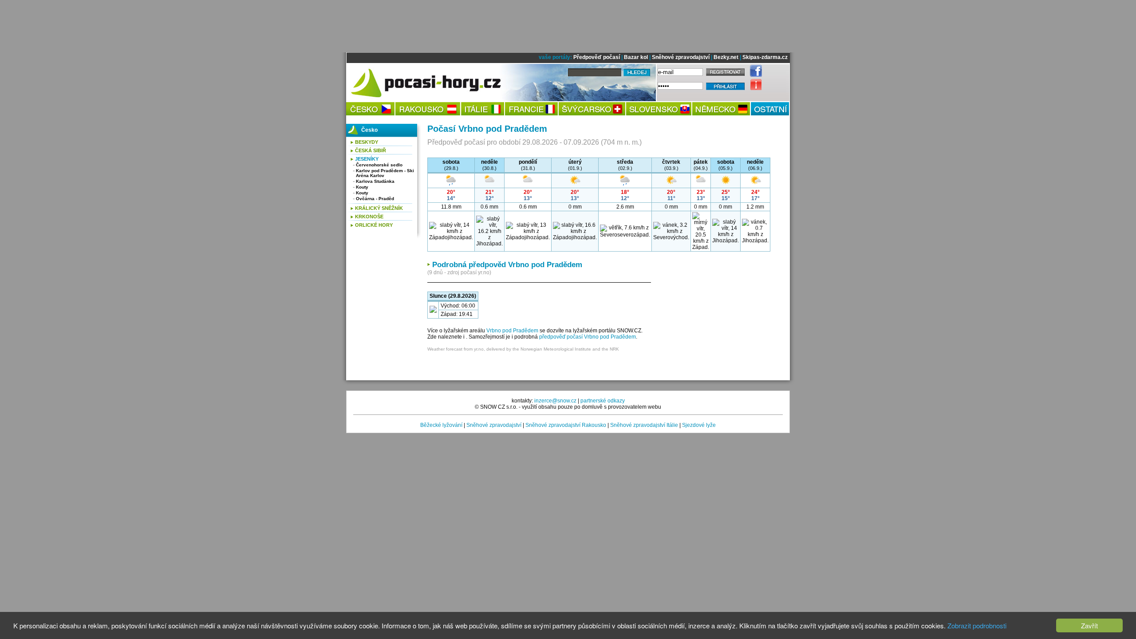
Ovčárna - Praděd (375, 198)
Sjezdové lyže (699, 425)
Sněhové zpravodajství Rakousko (565, 425)
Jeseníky (367, 159)
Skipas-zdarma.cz (765, 57)
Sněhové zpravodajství (681, 57)
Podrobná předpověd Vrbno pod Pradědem (507, 264)
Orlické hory (374, 225)
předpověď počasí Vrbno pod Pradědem (587, 337)
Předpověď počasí (596, 57)
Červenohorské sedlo (379, 164)
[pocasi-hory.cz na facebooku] (754, 75)
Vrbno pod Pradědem (512, 330)
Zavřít (1089, 625)
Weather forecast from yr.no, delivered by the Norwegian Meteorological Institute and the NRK (523, 349)
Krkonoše (369, 216)
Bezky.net (726, 57)
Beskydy (366, 142)
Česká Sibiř (370, 150)
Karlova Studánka (375, 181)
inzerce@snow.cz (555, 401)
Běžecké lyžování (441, 425)
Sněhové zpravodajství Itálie (644, 425)
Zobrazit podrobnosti (976, 625)
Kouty (362, 187)
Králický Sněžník (379, 208)
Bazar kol (636, 57)
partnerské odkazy (602, 401)
